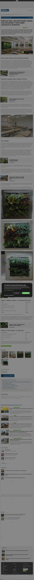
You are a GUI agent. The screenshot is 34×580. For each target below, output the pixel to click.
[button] (17, 290)
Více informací (19, 288)
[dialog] (17, 290)
